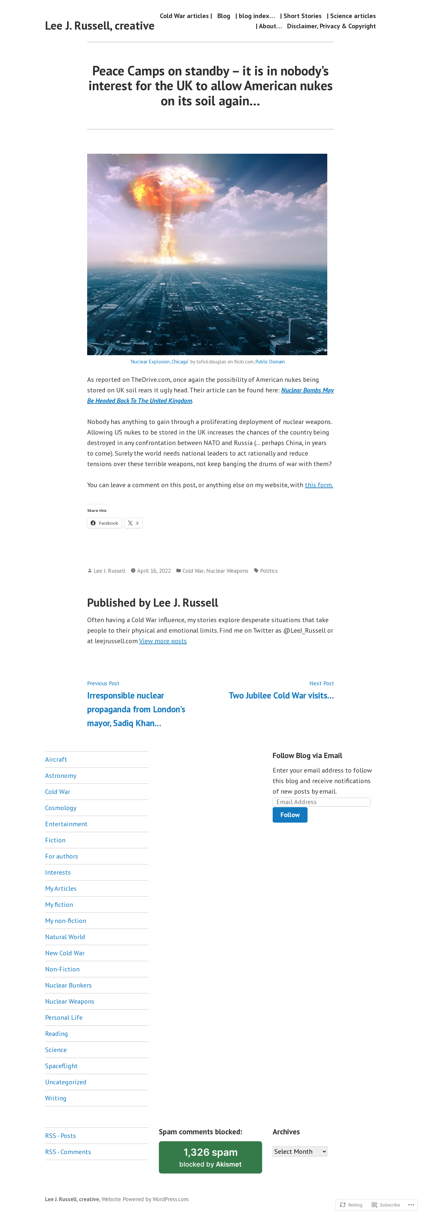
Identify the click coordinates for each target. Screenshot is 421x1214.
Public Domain (270, 361)
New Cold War (65, 953)
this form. (319, 485)
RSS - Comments (68, 1152)
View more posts (163, 641)
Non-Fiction (62, 969)
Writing (55, 1098)
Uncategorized (66, 1082)
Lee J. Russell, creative (100, 25)
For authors (61, 856)
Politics (269, 570)
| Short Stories (301, 15)
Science (56, 1049)
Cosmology (60, 808)
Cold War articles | (186, 15)
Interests (58, 872)
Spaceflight (61, 1066)
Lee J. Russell (109, 570)
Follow (290, 814)
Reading (56, 1033)
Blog (223, 15)
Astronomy (60, 775)
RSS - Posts (60, 1135)
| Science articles (351, 15)
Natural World (65, 937)
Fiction (55, 840)
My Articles (61, 888)
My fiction (59, 904)
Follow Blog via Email (307, 755)
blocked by (220, 1160)
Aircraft (56, 759)
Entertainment (66, 824)
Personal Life (64, 1017)
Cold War (193, 570)
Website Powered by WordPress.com (145, 1199)
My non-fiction (65, 920)
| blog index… (255, 15)
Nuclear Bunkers (68, 985)
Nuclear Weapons (227, 570)
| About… (269, 26)
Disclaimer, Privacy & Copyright (331, 26)
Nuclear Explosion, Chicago (159, 361)
